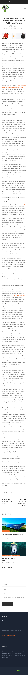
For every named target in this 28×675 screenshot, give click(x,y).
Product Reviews (7, 555)
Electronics (6, 530)
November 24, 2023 (10, 562)
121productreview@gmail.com (8, 635)
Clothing (5, 28)
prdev (14, 26)
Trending (20, 28)
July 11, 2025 (8, 538)
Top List (15, 28)
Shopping (10, 28)
